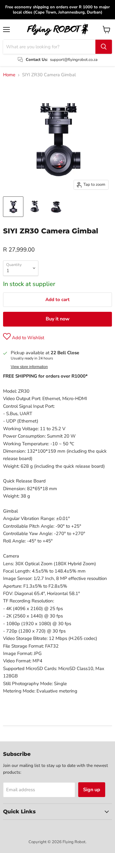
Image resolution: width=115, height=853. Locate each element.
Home (9, 74)
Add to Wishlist (27, 338)
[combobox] (49, 47)
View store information (29, 367)
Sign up (91, 789)
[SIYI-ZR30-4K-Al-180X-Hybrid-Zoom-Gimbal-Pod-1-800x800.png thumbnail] (13, 206)
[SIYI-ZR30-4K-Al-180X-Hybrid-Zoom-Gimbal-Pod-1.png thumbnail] (56, 206)
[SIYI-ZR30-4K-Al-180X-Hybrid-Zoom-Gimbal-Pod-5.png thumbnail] (34, 206)
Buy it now (58, 318)
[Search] (103, 47)
